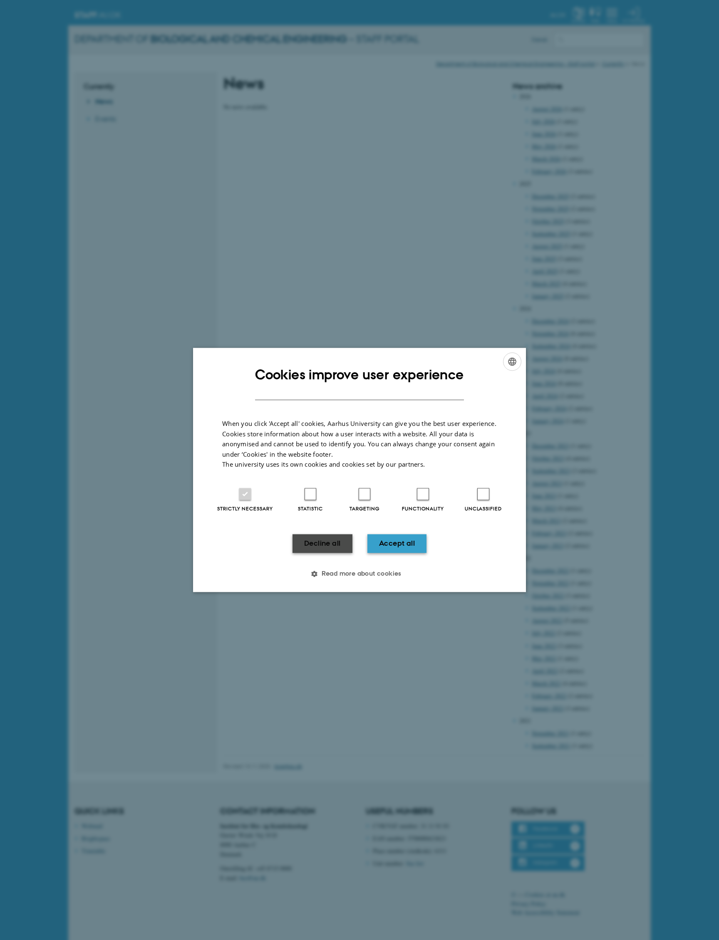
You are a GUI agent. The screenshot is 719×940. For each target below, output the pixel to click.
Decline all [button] (322, 543)
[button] (359, 574)
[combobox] (512, 361)
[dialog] (359, 470)
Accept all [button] (397, 543)
